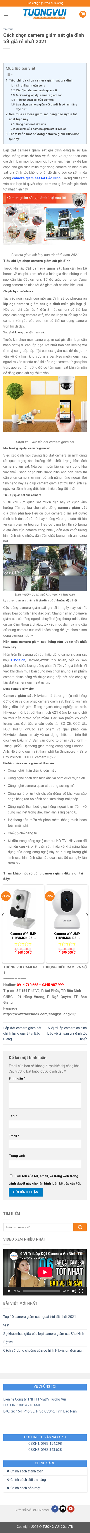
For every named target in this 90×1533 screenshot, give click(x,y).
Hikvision (18, 660)
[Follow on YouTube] (70, 1509)
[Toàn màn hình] (81, 1291)
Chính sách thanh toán (26, 1471)
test (6, 1325)
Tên (13, 1116)
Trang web (17, 1156)
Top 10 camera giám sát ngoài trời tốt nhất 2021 (39, 1317)
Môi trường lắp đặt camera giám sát (39, 95)
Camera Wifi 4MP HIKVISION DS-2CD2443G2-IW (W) (23, 936)
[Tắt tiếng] (74, 1291)
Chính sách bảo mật (25, 1488)
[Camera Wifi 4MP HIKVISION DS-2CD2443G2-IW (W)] (23, 909)
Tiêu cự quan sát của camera (35, 99)
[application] (45, 1272)
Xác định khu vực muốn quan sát (36, 90)
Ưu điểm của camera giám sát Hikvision (41, 129)
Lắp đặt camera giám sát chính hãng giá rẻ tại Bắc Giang (22, 1033)
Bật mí (8, 1342)
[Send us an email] (63, 1509)
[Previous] (3, 923)
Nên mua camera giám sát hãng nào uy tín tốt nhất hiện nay (43, 116)
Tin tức (8, 29)
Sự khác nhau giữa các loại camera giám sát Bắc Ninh (43, 1334)
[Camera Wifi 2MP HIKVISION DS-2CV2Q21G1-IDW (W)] (67, 909)
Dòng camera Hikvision (31, 124)
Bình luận (17, 1078)
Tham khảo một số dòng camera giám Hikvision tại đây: (44, 136)
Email (14, 1136)
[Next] (87, 923)
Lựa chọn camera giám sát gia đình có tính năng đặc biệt (46, 107)
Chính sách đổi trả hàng (28, 1480)
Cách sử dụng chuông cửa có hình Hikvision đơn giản (43, 1350)
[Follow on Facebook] (55, 1509)
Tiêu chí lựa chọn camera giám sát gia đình (41, 80)
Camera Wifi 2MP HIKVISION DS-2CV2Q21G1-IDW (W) (67, 936)
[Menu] (6, 14)
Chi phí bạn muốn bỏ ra (30, 85)
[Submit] (80, 1227)
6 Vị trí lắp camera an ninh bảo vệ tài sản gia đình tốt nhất (67, 1033)
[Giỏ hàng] (82, 14)
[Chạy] (9, 1291)
